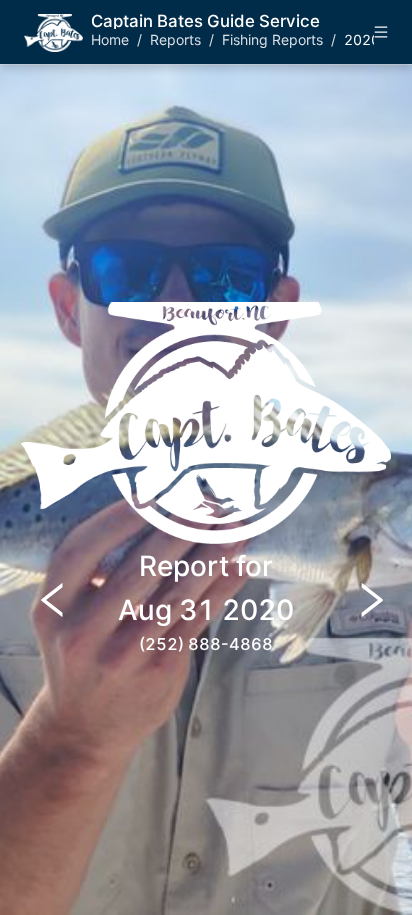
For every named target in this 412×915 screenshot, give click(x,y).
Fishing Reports (272, 39)
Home (110, 39)
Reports (175, 39)
